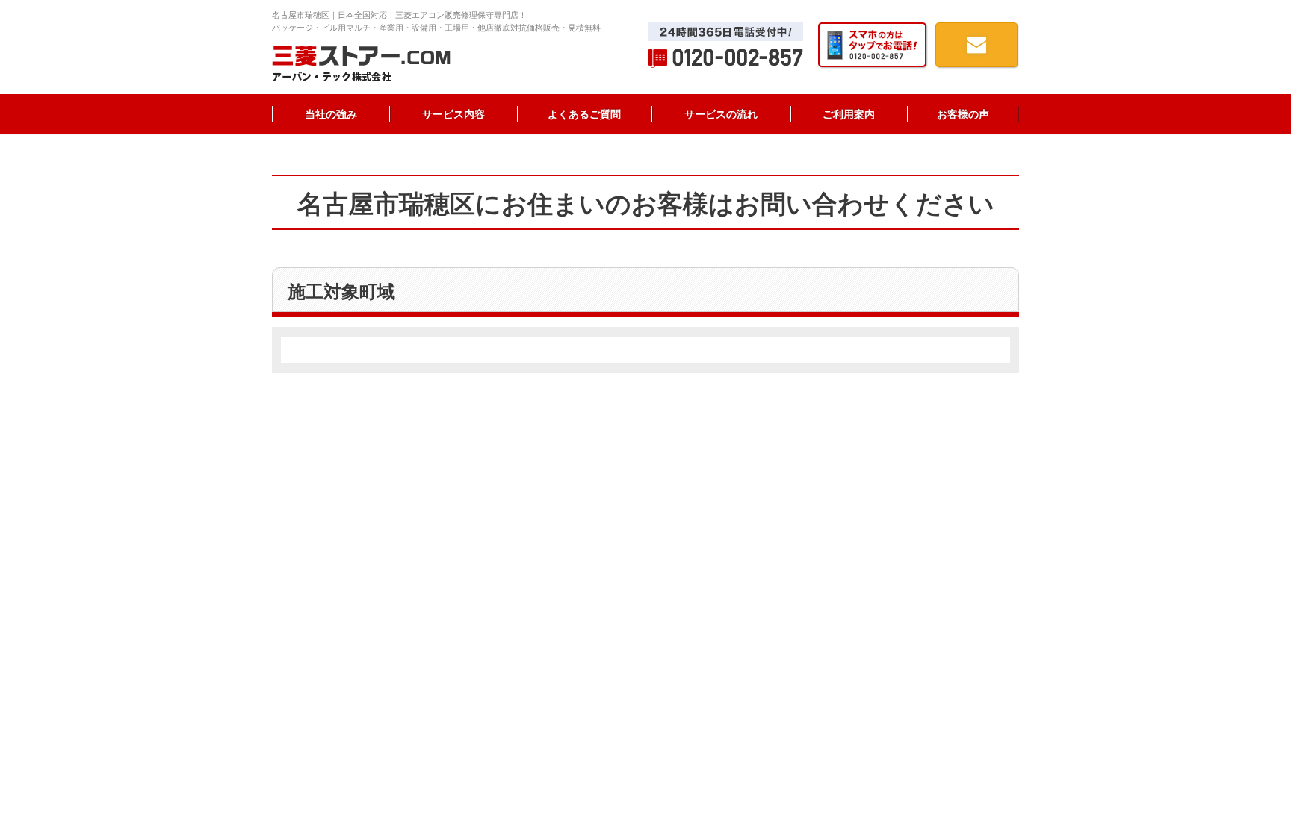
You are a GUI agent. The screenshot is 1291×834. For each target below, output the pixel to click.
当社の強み (331, 114)
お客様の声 (963, 114)
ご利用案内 (849, 114)
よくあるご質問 (584, 114)
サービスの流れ (721, 114)
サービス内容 (453, 114)
